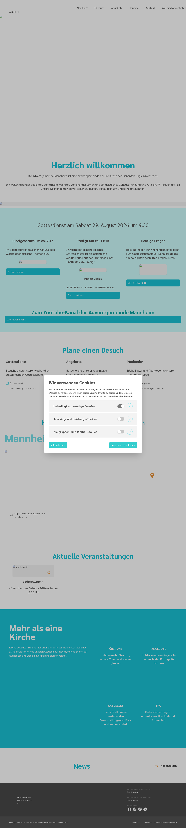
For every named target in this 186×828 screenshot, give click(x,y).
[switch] (120, 406)
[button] (93, 406)
